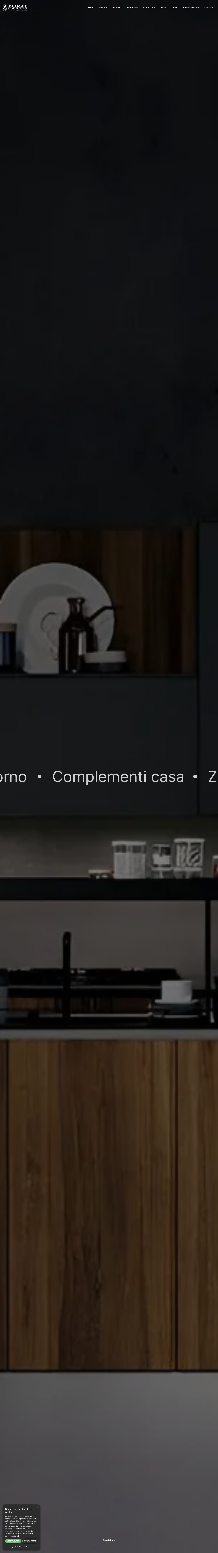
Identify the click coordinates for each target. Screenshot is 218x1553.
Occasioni (132, 7)
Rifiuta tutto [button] (30, 1541)
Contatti (208, 7)
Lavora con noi (191, 7)
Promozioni (149, 7)
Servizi (164, 7)
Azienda (103, 7)
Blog (175, 7)
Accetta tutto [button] (13, 1541)
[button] (21, 1546)
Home (91, 7)
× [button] (37, 1507)
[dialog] (21, 1527)
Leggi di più (15, 1536)
